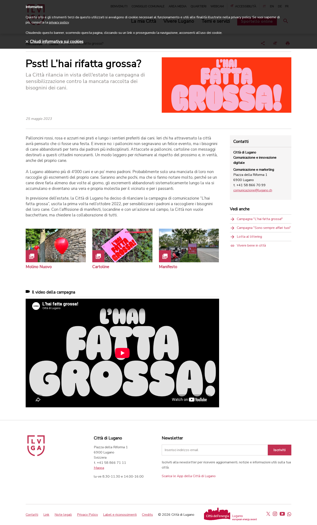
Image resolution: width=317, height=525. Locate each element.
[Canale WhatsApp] (289, 513)
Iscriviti (279, 450)
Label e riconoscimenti (120, 514)
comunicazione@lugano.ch (252, 190)
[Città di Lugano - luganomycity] (268, 514)
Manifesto (168, 267)
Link (46, 514)
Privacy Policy (87, 514)
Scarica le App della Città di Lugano (189, 476)
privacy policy (59, 22)
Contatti (32, 514)
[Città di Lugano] (36, 455)
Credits (147, 514)
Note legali (63, 514)
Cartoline (100, 267)
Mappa (99, 468)
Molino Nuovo (39, 267)
